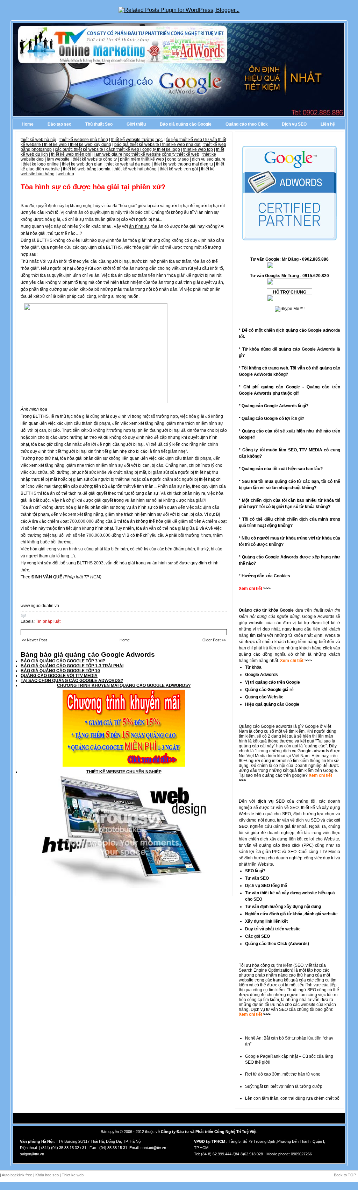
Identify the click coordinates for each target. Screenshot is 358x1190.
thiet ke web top (198, 149)
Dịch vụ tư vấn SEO (269, 1009)
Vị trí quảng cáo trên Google (272, 682)
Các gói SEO (257, 936)
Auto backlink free (17, 1175)
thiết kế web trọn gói (179, 169)
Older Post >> (214, 640)
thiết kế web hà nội (38, 139)
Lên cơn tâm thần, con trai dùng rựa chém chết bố (292, 1098)
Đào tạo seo (59, 124)
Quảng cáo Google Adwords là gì (274, 405)
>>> (307, 660)
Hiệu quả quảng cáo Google (272, 704)
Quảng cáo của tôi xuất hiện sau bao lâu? (282, 468)
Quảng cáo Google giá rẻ (269, 689)
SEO (299, 965)
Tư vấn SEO (257, 878)
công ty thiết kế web (180, 154)
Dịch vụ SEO (294, 124)
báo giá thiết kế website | (138, 144)
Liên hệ (328, 124)
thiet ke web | (57, 144)
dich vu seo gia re (208, 159)
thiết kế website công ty (95, 159)
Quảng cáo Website (264, 697)
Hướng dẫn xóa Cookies (266, 575)
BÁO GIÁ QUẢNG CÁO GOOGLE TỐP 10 (60, 670)
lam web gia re (108, 154)
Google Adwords (261, 674)
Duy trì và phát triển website (273, 929)
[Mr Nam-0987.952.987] (289, 270)
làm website (58, 159)
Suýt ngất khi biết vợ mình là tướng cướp (283, 1086)
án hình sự (139, 226)
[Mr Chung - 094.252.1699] (289, 287)
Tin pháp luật (48, 621)
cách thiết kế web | (124, 149)
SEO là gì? (255, 870)
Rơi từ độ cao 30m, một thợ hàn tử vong (283, 1074)
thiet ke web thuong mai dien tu (183, 164)
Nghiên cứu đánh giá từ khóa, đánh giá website (291, 913)
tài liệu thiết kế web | (185, 139)
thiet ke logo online (41, 164)
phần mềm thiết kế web (142, 159)
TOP (352, 1175)
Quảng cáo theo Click (246, 124)
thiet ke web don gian (82, 164)
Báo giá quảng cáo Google (186, 124)
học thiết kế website (142, 154)
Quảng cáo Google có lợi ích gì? (273, 418)
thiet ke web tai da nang (128, 164)
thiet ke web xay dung (90, 144)
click (327, 648)
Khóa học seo (47, 1175)
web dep (66, 173)
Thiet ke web (73, 1175)
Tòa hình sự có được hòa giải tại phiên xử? (93, 187)
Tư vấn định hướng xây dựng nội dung (283, 906)
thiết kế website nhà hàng (83, 139)
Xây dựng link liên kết (266, 921)
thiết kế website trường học (137, 139)
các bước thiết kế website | (80, 149)
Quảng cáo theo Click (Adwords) (277, 943)
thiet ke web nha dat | (182, 144)
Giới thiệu (136, 124)
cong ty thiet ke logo (161, 149)
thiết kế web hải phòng (135, 169)
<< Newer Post (34, 640)
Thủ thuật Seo (99, 124)
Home (28, 124)
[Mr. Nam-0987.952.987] (289, 303)
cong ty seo (178, 159)
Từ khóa (253, 667)
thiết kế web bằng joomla (86, 169)
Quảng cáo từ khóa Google (266, 610)
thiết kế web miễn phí (71, 154)
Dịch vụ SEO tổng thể (266, 885)
